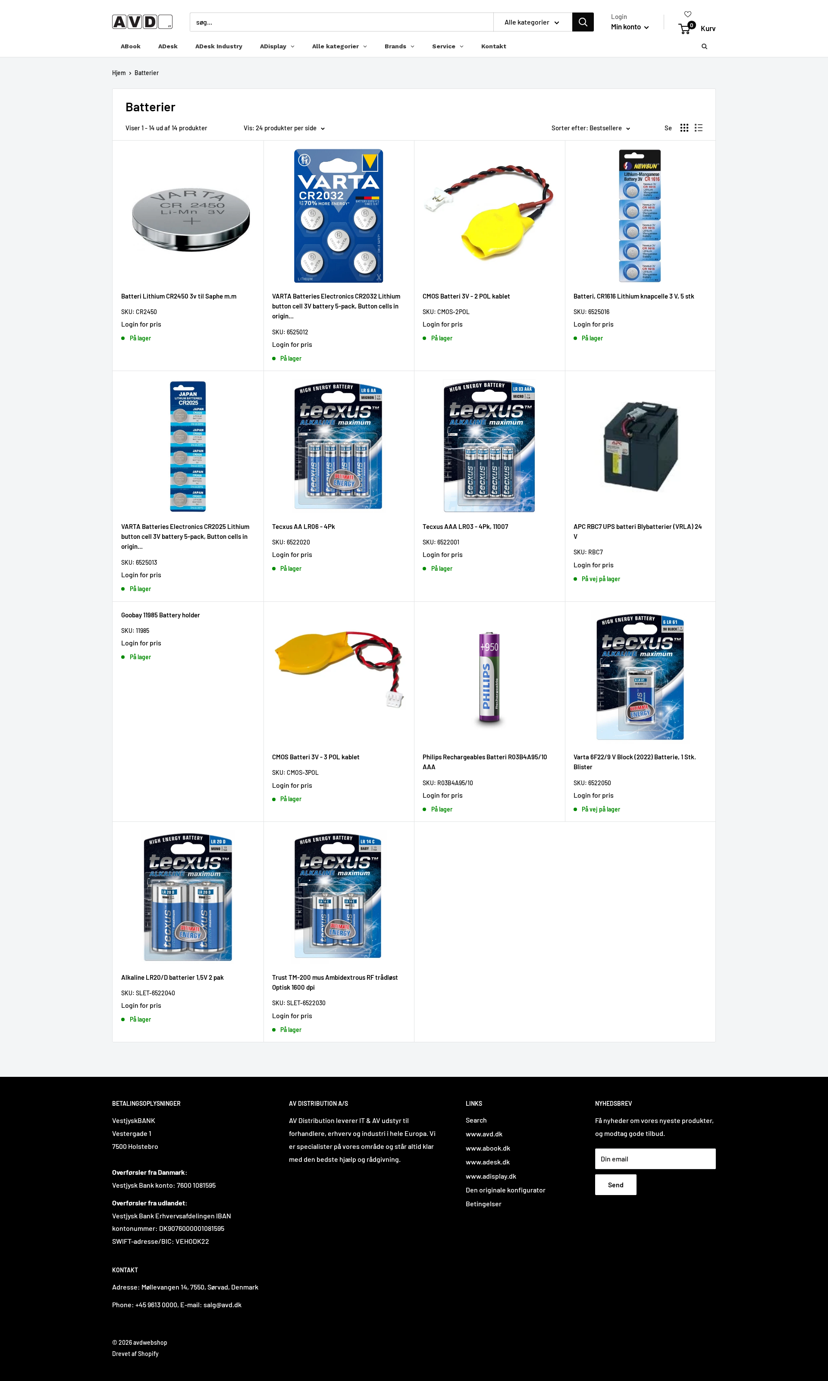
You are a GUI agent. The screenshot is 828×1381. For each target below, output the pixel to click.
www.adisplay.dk (491, 1176)
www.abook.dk (488, 1148)
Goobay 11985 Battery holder (160, 615)
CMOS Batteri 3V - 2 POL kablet (466, 296)
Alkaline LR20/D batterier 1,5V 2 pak (172, 977)
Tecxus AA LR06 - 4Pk (303, 526)
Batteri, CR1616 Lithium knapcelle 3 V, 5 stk (634, 296)
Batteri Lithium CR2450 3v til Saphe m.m (178, 296)
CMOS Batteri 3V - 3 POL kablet (316, 757)
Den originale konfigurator (506, 1190)
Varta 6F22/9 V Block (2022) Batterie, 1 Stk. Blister (635, 762)
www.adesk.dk (488, 1162)
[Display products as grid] (684, 128)
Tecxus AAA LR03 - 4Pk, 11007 (465, 526)
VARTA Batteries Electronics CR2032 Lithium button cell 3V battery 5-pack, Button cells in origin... (336, 306)
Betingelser (484, 1203)
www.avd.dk (484, 1133)
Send (616, 1184)
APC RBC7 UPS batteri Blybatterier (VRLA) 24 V (638, 531)
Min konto (626, 26)
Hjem (119, 72)
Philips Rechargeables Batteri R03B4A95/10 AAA (485, 762)
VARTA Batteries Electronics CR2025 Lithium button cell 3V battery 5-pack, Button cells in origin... (185, 536)
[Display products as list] (699, 128)
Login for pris (141, 324)
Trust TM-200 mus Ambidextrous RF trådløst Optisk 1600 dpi (335, 982)
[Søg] (583, 22)
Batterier (147, 72)
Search (476, 1120)
